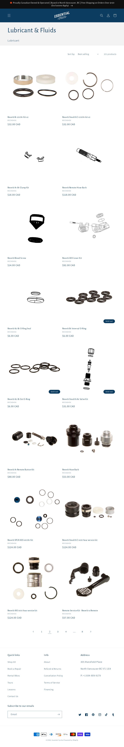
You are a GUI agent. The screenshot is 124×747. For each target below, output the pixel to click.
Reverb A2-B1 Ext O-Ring (19, 399)
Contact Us (13, 696)
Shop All (12, 662)
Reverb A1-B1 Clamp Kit (18, 188)
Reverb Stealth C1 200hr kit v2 (76, 117)
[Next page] (90, 631)
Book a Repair (14, 668)
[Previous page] (33, 631)
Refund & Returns (52, 668)
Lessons (11, 689)
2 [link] (50, 631)
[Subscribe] (58, 714)
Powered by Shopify (71, 740)
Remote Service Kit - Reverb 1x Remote (80, 611)
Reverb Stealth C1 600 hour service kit (80, 540)
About (47, 662)
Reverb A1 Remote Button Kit (21, 470)
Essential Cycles (57, 740)
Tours (10, 682)
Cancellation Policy (53, 675)
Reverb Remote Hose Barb (74, 188)
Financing (48, 689)
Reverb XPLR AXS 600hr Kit (20, 540)
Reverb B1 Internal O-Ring (74, 329)
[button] (9, 15)
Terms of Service (52, 682)
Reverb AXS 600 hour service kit (22, 611)
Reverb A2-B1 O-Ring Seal (19, 329)
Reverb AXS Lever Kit (72, 258)
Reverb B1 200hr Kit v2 (18, 117)
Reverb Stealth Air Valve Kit (75, 399)
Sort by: (71, 54)
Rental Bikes (14, 675)
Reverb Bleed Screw (17, 258)
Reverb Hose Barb (70, 470)
